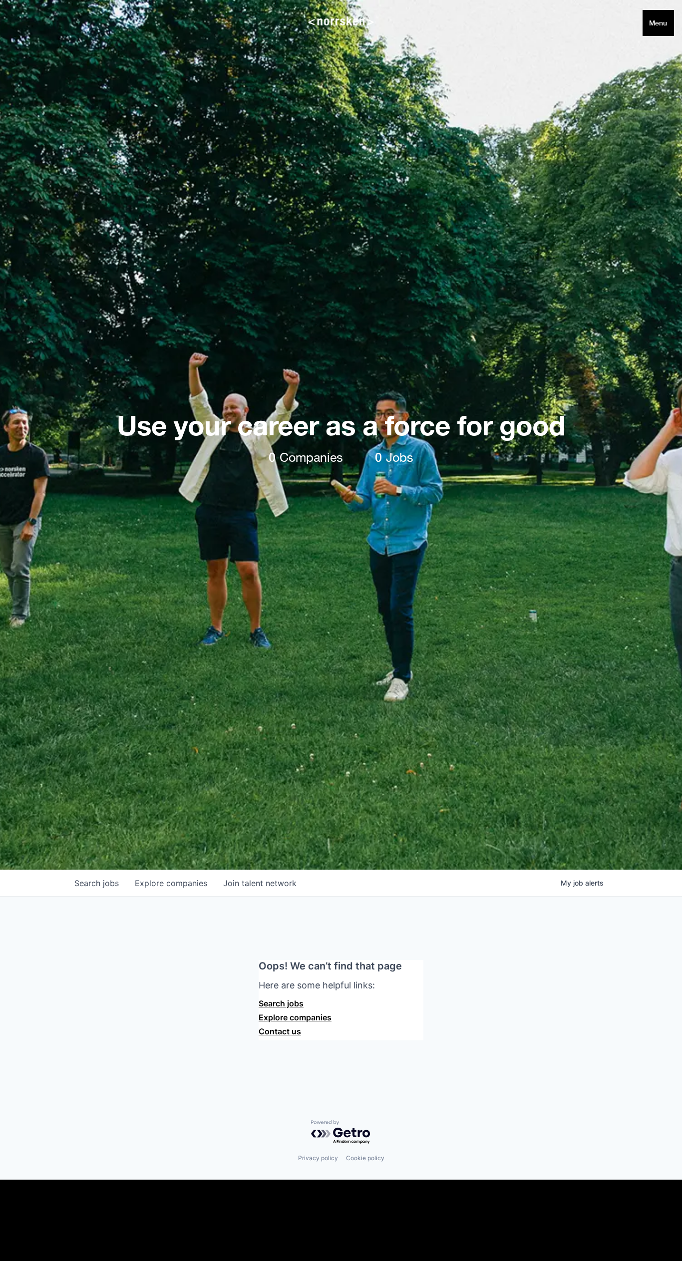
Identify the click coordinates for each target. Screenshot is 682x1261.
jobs (96, 883)
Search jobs (281, 1003)
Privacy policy (318, 1158)
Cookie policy (365, 1158)
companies (171, 883)
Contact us (280, 1031)
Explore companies (295, 1017)
